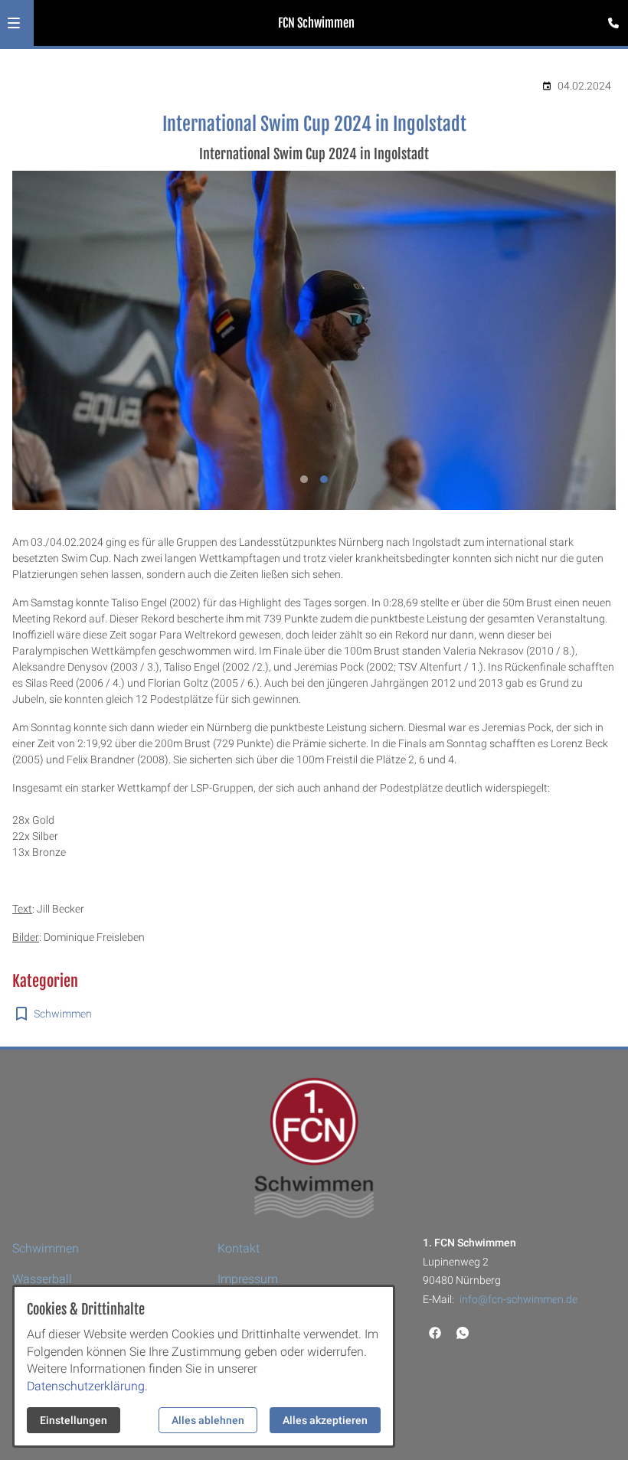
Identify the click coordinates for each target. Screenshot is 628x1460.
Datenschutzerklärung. (87, 1386)
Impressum (248, 1279)
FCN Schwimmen (316, 23)
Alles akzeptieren (325, 1420)
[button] (14, 23)
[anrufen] (613, 23)
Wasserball (42, 1279)
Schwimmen (63, 1014)
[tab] (304, 479)
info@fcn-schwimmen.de (518, 1299)
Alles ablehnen (208, 1420)
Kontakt (239, 1248)
